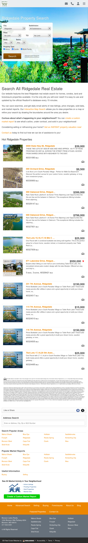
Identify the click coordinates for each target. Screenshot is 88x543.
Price (5, 32)
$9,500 (80, 169)
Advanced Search (32, 55)
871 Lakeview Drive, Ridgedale (40, 261)
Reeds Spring (49, 438)
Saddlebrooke (70, 434)
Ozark (46, 441)
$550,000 (77, 261)
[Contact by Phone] (72, 3)
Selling (25, 474)
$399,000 (79, 192)
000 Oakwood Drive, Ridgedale (40, 192)
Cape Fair (26, 441)
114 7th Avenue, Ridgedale (39, 307)
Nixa (66, 441)
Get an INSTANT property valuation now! (62, 126)
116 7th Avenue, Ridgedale (39, 330)
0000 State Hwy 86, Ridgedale (40, 146)
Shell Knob (6, 444)
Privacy (57, 540)
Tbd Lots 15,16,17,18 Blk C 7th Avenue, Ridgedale (40, 238)
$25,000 (80, 238)
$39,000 (80, 146)
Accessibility (41, 540)
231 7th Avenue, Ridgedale (39, 284)
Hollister (47, 434)
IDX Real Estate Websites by (12, 540)
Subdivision (33, 25)
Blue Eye (26, 434)
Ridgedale (26, 438)
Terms (50, 540)
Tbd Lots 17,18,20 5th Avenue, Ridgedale (40, 353)
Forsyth (4, 438)
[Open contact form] (66, 3)
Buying (4, 474)
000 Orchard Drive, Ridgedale (40, 169)
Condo (16, 49)
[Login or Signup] (78, 3)
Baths (18, 39)
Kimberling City (70, 438)
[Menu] (84, 3)
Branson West (7, 441)
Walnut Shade (7, 434)
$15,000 (80, 307)
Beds (5, 39)
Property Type (8, 46)
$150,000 (79, 284)
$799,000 (79, 215)
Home (7, 49)
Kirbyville (26, 444)
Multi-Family (27, 49)
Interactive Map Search (34, 108)
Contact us (7, 132)
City (5, 25)
